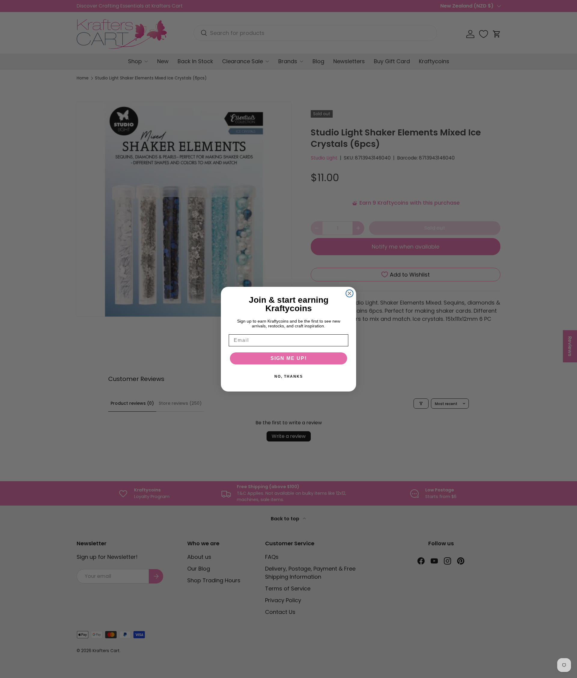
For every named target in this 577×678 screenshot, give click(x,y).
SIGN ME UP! (288, 358)
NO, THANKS (288, 376)
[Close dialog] (349, 293)
